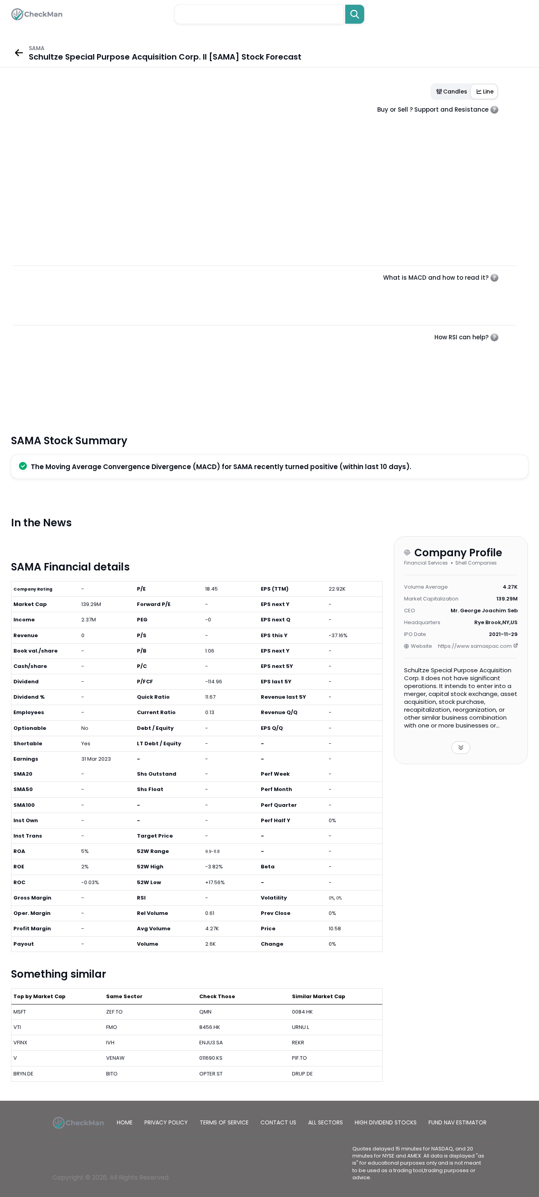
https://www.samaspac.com (475, 646)
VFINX (20, 1042)
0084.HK (302, 1012)
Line (488, 91)
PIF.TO (299, 1058)
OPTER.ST (211, 1073)
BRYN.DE (23, 1073)
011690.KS (211, 1058)
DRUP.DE (302, 1073)
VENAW (115, 1058)
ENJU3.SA (211, 1042)
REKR (298, 1042)
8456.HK (209, 1027)
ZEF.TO (114, 1012)
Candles (455, 91)
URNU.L (300, 1027)
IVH (110, 1042)
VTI (17, 1027)
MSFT (19, 1012)
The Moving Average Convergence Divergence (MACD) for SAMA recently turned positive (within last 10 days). (221, 466)
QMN (205, 1012)
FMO (111, 1027)
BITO (112, 1073)
